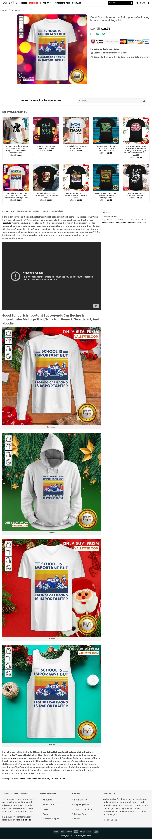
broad (14, 758)
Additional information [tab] (28, 211)
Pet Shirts (45, 3)
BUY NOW (100, 34)
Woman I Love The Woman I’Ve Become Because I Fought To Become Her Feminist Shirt (16, 149)
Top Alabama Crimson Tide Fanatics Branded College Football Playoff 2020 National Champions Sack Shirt (135, 150)
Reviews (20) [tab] (57, 211)
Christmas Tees (62, 3)
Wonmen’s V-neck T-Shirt (137, 222)
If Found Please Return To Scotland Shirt (76, 147)
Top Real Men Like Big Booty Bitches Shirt (135, 194)
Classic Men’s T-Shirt (115, 220)
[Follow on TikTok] (112, 820)
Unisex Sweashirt (108, 222)
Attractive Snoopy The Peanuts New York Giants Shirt (76, 195)
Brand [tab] (45, 211)
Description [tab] (8, 211)
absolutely (7, 223)
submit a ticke (24, 819)
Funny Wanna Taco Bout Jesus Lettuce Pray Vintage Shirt (106, 195)
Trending (33, 3)
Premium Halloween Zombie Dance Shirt (46, 147)
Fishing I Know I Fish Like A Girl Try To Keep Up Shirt (42, 778)
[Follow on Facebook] (105, 820)
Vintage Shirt (121, 222)
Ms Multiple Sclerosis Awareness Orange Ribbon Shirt (46, 195)
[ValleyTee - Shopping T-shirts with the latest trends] (10, 2)
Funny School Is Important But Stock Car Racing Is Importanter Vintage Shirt (16, 195)
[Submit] (131, 3)
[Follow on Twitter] (116, 820)
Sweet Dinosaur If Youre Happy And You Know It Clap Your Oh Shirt (105, 148)
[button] (140, 3)
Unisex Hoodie (141, 220)
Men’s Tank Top (130, 220)
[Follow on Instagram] (108, 820)
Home (24, 3)
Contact (76, 3)
